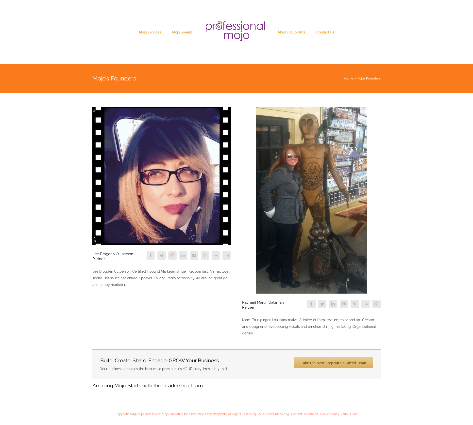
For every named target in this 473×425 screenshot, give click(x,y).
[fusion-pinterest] (205, 255)
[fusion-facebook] (151, 255)
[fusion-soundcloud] (216, 255)
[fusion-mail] (226, 255)
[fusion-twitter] (161, 255)
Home (348, 78)
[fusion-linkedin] (183, 255)
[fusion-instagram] (172, 255)
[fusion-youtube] (194, 255)
